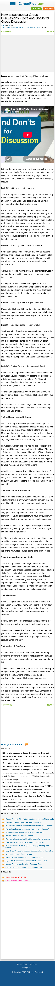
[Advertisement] (27, 53)
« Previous (6, 31)
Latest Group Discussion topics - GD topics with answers (20, 27)
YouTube (33, 964)
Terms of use (21, 964)
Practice (49, 8)
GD (10, 25)
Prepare (36, 8)
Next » (50, 31)
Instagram (26, 968)
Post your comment (12, 744)
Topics (3, 25)
